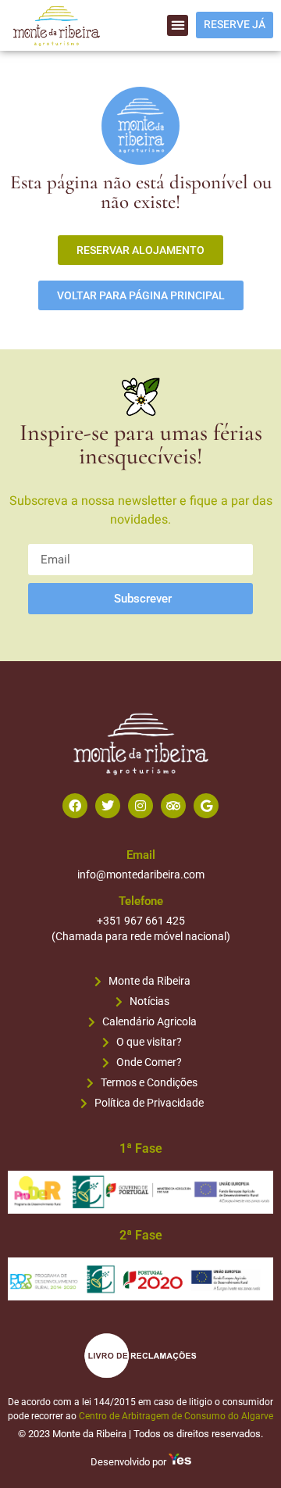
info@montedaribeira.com (141, 874)
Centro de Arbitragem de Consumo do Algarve (176, 1416)
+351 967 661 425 (141, 920)
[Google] (206, 805)
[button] (177, 25)
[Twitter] (107, 805)
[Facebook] (74, 805)
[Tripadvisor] (173, 805)
